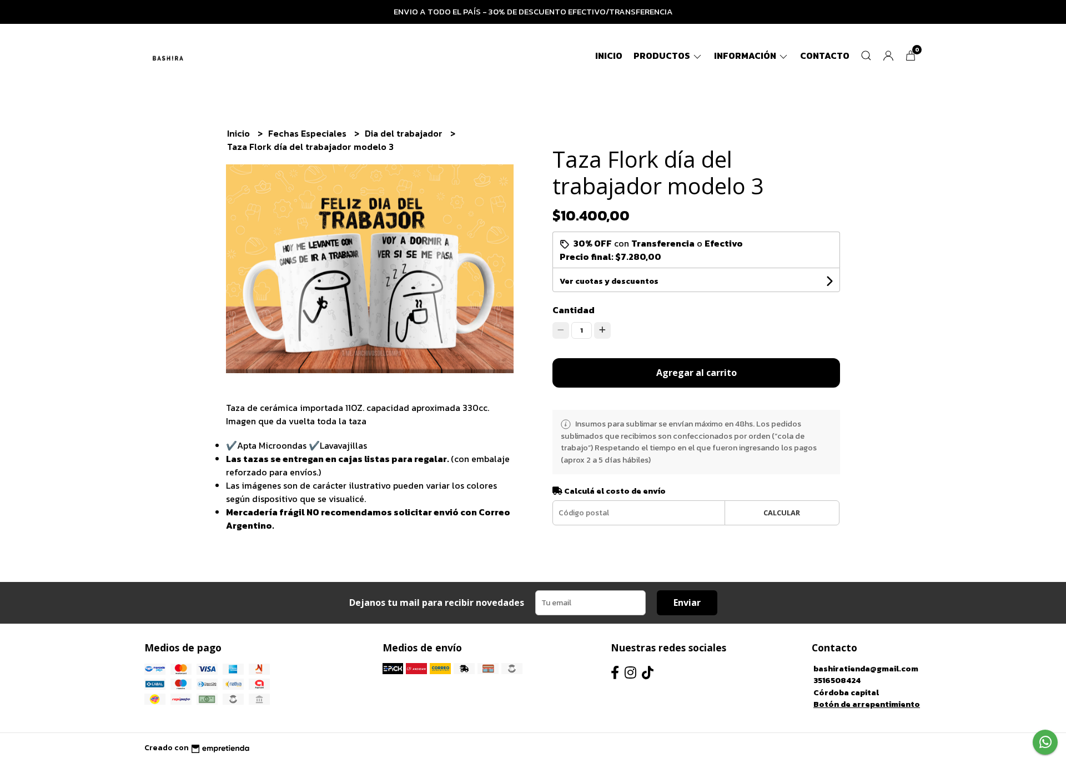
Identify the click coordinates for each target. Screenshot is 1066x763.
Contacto (824, 55)
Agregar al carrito (696, 373)
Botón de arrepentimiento (866, 704)
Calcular (781, 513)
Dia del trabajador (405, 133)
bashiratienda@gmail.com (865, 668)
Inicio (608, 55)
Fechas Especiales (308, 133)
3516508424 (837, 680)
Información (746, 55)
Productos (662, 55)
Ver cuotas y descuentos (609, 281)
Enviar (687, 602)
